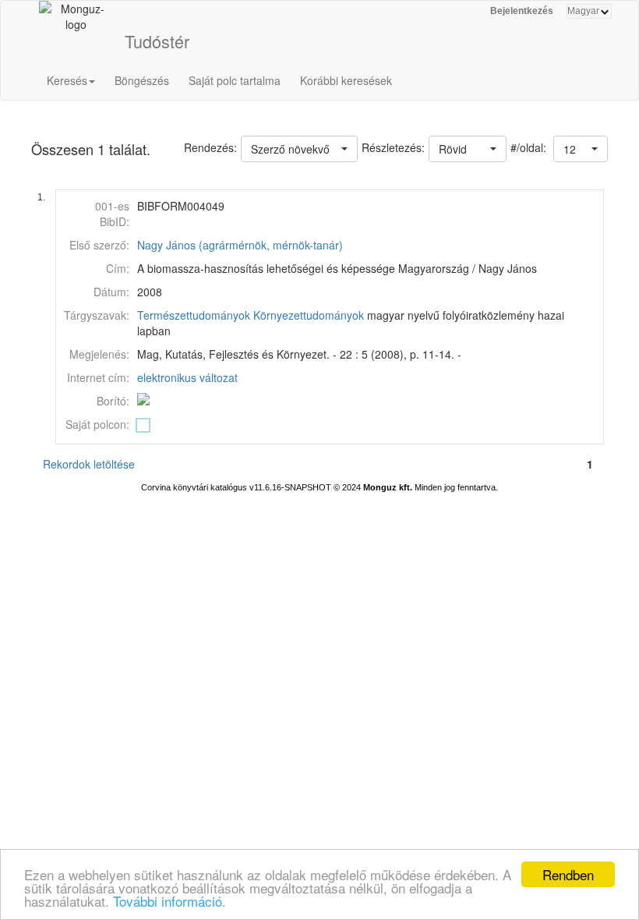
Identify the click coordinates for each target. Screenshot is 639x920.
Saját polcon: (97, 424)
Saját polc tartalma (235, 80)
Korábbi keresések (346, 80)
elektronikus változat (187, 377)
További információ (167, 901)
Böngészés (142, 80)
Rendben (568, 874)
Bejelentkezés (521, 10)
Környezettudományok (308, 315)
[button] (580, 149)
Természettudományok (193, 315)
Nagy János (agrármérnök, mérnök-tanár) (240, 245)
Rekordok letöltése (89, 464)
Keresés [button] (67, 80)
